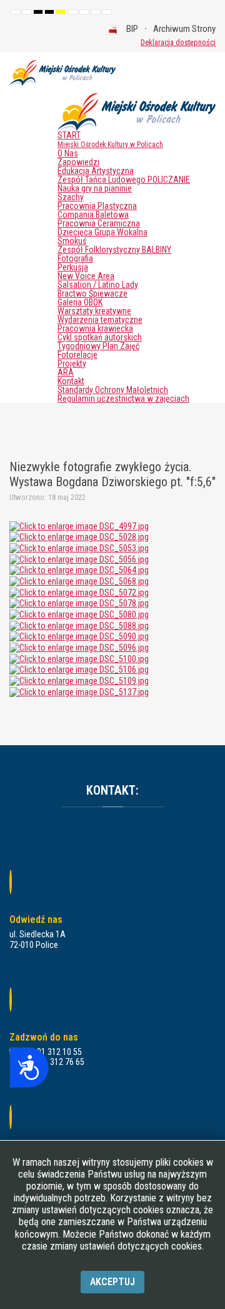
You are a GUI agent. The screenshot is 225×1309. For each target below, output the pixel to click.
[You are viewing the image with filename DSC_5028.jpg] (79, 536)
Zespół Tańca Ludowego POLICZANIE (124, 180)
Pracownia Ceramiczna (99, 223)
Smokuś (72, 241)
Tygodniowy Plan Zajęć (98, 346)
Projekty (72, 364)
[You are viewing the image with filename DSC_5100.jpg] (79, 658)
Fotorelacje (78, 355)
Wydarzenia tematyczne (100, 320)
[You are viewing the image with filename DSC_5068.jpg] (79, 581)
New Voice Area (86, 276)
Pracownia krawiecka (95, 328)
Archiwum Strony (184, 28)
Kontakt (71, 381)
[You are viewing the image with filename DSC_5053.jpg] (79, 547)
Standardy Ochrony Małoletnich (113, 390)
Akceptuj (112, 1282)
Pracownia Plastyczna (97, 206)
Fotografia (75, 258)
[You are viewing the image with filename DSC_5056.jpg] (79, 559)
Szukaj (122, 42)
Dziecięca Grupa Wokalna (103, 232)
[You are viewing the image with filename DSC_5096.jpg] (79, 647)
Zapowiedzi (78, 162)
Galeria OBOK (80, 302)
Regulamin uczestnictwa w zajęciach (123, 399)
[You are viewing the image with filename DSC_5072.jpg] (79, 592)
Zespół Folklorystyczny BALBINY (114, 250)
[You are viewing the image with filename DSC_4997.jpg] (79, 526)
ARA (66, 372)
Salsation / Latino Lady (98, 285)
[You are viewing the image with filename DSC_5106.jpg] (79, 670)
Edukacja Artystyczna (96, 171)
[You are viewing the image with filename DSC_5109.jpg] (79, 680)
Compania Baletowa (93, 215)
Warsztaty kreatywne (94, 311)
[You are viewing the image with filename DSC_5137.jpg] (79, 691)
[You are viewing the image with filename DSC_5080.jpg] (79, 614)
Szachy (71, 197)
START (110, 139)
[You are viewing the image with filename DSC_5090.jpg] (79, 636)
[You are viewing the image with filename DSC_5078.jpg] (79, 603)
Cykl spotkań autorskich (100, 337)
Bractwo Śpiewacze (93, 293)
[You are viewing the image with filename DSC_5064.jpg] (79, 569)
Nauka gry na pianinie (95, 188)
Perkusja (73, 267)
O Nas (68, 153)
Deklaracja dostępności (178, 42)
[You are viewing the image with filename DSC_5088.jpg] (79, 625)
